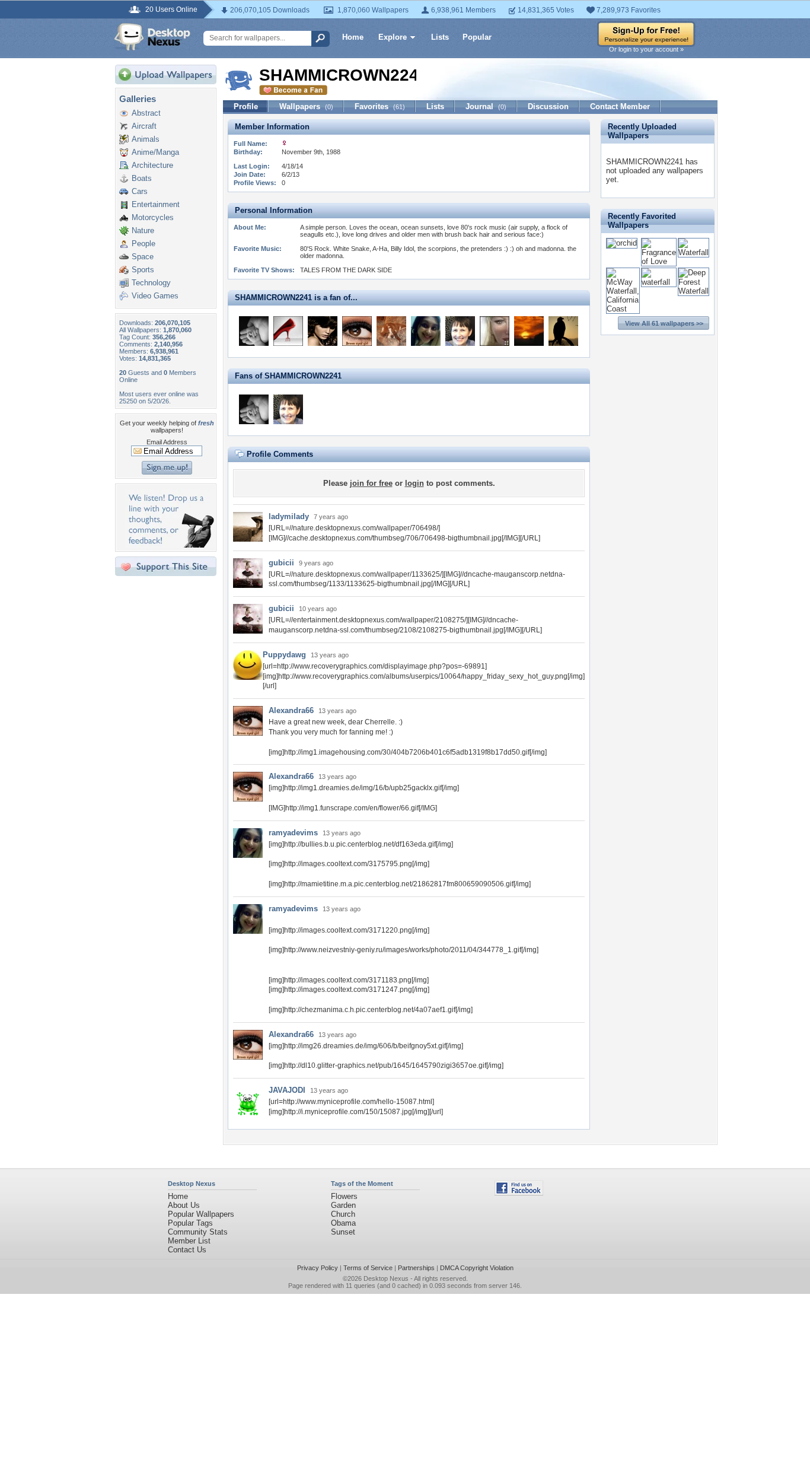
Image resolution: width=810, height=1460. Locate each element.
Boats (142, 178)
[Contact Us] (169, 544)
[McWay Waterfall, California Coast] (623, 308)
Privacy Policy (317, 1267)
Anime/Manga (155, 152)
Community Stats (198, 1231)
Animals (146, 139)
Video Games (155, 295)
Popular (477, 37)
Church (343, 1214)
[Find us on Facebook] (519, 1192)
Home (352, 37)
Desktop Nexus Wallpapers (152, 36)
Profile (246, 106)
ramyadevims (293, 832)
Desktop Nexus (386, 1278)
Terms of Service (368, 1267)
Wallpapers (306, 106)
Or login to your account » (646, 49)
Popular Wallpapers (201, 1214)
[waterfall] (659, 282)
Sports (143, 269)
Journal (485, 106)
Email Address (166, 442)
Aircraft (144, 126)
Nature (143, 230)
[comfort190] (391, 331)
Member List (189, 1240)
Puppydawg (284, 654)
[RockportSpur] (460, 331)
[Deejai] (495, 331)
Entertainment (156, 204)
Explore (392, 37)
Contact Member (620, 106)
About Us (184, 1205)
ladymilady (289, 516)
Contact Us (187, 1249)
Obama (343, 1223)
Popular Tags (190, 1223)
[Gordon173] (529, 331)
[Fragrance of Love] (659, 261)
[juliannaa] (288, 331)
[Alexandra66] (357, 331)
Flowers (344, 1196)
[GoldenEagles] (563, 331)
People (143, 243)
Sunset (343, 1231)
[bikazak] (254, 331)
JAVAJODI (287, 1090)
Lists (440, 37)
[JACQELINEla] (323, 331)
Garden (343, 1205)
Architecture (152, 165)
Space (143, 256)
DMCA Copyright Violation (477, 1267)
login (414, 483)
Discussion (548, 106)
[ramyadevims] (426, 331)
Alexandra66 (291, 710)
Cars (140, 191)
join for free (371, 483)
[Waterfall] (693, 252)
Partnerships (416, 1267)
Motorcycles (153, 217)
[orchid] (621, 242)
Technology (151, 282)
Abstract (146, 113)
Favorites (380, 106)
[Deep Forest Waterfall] (693, 291)
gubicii (281, 562)
